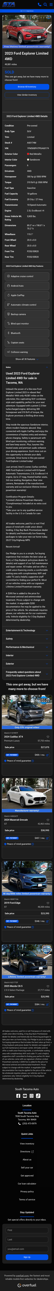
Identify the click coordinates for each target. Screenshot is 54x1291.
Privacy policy (27, 1191)
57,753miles (44, 740)
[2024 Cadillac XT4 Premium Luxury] (27, 712)
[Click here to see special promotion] (27, 10)
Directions (25, 1151)
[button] (39, 4)
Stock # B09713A (11, 899)
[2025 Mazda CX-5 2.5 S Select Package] (27, 961)
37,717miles (44, 990)
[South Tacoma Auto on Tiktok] (37, 1095)
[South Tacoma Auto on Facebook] (17, 1095)
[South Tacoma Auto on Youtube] (23, 1095)
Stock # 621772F (11, 982)
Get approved (27, 1175)
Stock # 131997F (11, 733)
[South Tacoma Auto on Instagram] (30, 1095)
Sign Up (27, 1257)
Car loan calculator (27, 1183)
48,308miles (44, 907)
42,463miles (44, 824)
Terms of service (27, 1199)
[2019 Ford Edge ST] (27, 878)
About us (27, 1159)
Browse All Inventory (27, 87)
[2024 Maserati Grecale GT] (27, 795)
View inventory (27, 1143)
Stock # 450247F (11, 816)
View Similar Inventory (27, 95)
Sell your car (27, 1167)
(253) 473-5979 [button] (29, 1123)
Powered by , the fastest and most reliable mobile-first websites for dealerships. (27, 1277)
